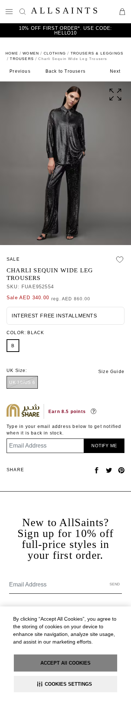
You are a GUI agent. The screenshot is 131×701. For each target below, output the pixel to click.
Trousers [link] (22, 59)
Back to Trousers (65, 71)
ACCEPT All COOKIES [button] (65, 663)
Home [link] (11, 53)
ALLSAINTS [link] (65, 10)
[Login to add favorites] (119, 259)
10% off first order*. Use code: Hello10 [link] (65, 30)
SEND (115, 584)
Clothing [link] (55, 53)
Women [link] (31, 53)
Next (115, 71)
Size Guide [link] (111, 371)
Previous (20, 71)
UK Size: (17, 370)
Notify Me (104, 445)
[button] (65, 684)
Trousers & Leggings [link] (97, 53)
